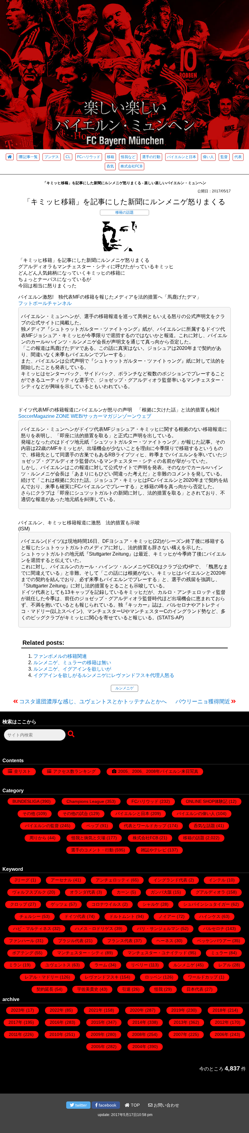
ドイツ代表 (75, 916)
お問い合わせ (165, 1105)
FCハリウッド (88, 157)
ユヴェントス (58, 964)
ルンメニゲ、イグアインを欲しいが (72, 668)
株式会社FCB (131, 166)
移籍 (110, 157)
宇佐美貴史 (87, 989)
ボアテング (22, 952)
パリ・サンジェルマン (158, 928)
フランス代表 (120, 940)
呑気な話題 (204, 825)
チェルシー (30, 916)
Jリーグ (22, 880)
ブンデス (51, 157)
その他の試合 (75, 813)
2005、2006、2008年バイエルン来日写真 (158, 771)
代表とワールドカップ (145, 825)
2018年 (220, 1010)
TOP (135, 1105)
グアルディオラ (210, 892)
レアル (224, 964)
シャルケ (150, 904)
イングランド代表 (170, 880)
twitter (80, 1105)
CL (68, 157)
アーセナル (61, 880)
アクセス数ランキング (74, 771)
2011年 (15, 1034)
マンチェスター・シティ (80, 952)
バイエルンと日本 (181, 157)
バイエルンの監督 (42, 825)
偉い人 (208, 157)
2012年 (222, 1022)
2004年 (139, 1046)
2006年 (222, 1034)
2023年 (18, 1010)
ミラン (15, 964)
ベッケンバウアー (214, 940)
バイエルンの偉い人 (196, 813)
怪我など (128, 157)
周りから (37, 837)
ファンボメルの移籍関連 (60, 656)
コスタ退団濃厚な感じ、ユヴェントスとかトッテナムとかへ (93, 701)
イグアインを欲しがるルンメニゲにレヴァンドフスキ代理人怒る (103, 675)
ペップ (92, 825)
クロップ (18, 904)
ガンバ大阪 (161, 892)
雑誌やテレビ (153, 849)
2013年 (181, 1022)
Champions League (85, 801)
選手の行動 (151, 157)
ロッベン (153, 977)
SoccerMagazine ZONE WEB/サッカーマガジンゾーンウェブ (84, 416)
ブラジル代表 (71, 940)
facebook (106, 1105)
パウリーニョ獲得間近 (203, 701)
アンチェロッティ (113, 880)
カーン (123, 892)
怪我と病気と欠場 (88, 837)
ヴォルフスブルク (29, 892)
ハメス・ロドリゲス (94, 928)
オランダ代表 (82, 892)
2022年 (57, 1010)
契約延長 (44, 989)
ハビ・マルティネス (32, 928)
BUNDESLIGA (25, 801)
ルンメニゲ (124, 688)
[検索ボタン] (72, 734)
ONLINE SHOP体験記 (206, 801)
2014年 (139, 1022)
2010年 (56, 1034)
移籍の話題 (124, 212)
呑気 (110, 166)
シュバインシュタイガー (206, 904)
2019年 (178, 1010)
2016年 (57, 1022)
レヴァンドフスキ (102, 977)
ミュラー (219, 952)
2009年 (98, 1034)
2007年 (180, 1034)
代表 (238, 157)
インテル (217, 880)
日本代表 (194, 989)
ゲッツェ (59, 904)
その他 (28, 813)
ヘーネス (164, 940)
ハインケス (209, 916)
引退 (126, 989)
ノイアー (167, 916)
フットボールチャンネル (45, 303)
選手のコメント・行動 (92, 849)
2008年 (139, 1034)
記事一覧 (30, 157)
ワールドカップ (203, 977)
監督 (224, 157)
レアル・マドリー (42, 977)
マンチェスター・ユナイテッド (157, 952)
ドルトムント (122, 916)
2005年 (98, 1046)
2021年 (96, 1010)
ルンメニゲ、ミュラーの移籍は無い (72, 662)
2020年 (137, 1010)
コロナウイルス (106, 904)
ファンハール (21, 940)
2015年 (98, 1022)
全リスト (22, 771)
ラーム (100, 964)
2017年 (15, 1022)
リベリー (139, 964)
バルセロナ (213, 928)
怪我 (158, 989)
